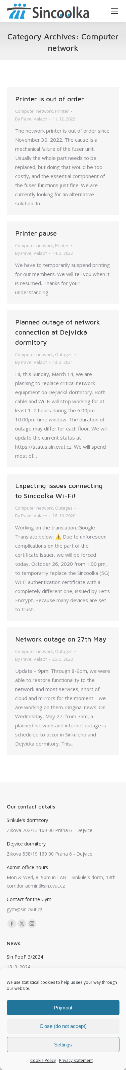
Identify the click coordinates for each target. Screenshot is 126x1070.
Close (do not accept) (63, 1026)
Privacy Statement (76, 1060)
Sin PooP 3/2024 (25, 957)
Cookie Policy (43, 1060)
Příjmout (63, 1007)
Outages (64, 354)
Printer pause (36, 233)
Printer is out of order (49, 99)
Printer (62, 111)
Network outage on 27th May (60, 639)
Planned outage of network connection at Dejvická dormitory (57, 332)
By (31, 119)
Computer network (34, 111)
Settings (63, 1044)
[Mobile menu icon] (114, 11)
